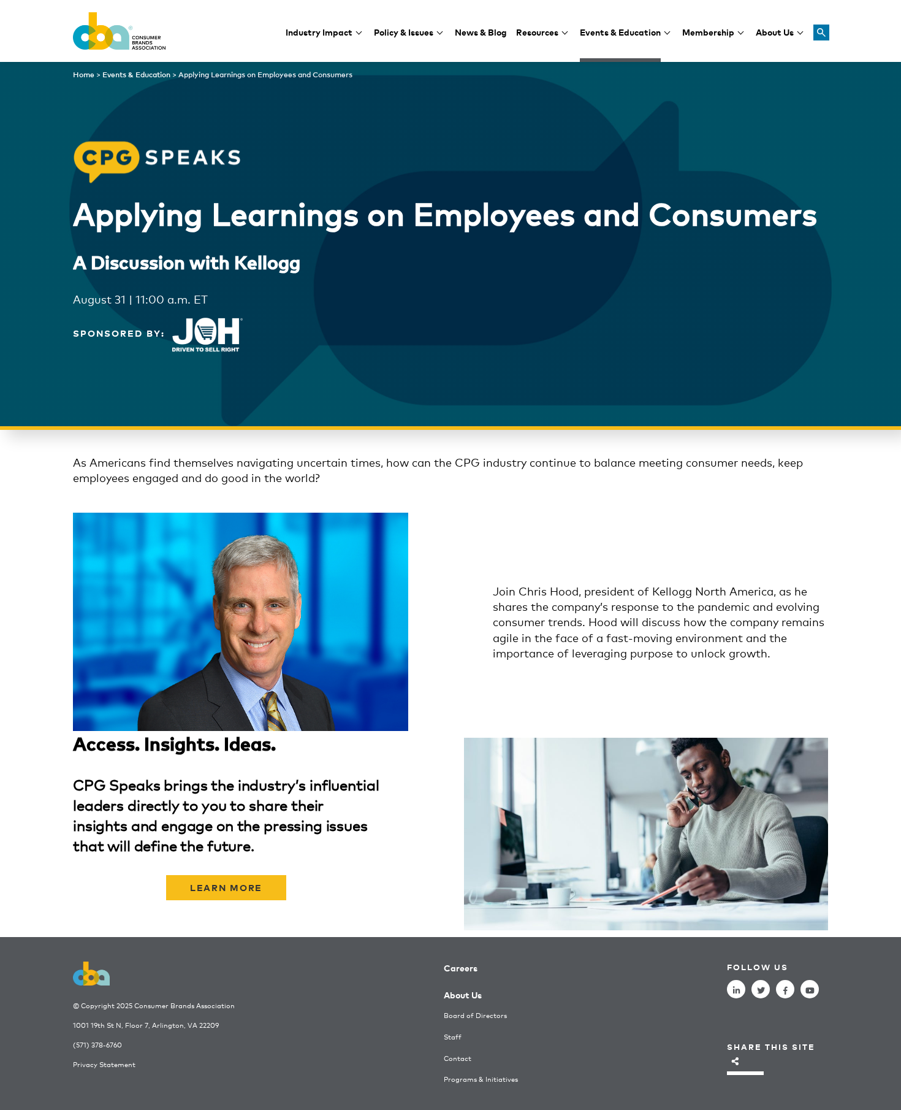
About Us (775, 31)
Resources (537, 31)
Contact (457, 1058)
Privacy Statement (104, 1064)
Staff (453, 1036)
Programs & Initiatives (481, 1079)
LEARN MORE (226, 887)
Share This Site (771, 1046)
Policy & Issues (403, 31)
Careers (460, 967)
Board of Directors (475, 1015)
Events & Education (620, 31)
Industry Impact (319, 31)
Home (83, 74)
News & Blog (481, 31)
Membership (708, 31)
